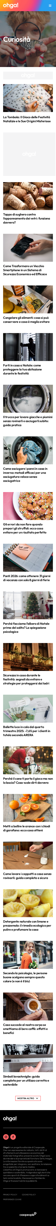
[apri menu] (50, 5)
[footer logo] (9, 1119)
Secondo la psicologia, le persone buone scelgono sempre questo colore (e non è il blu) (25, 977)
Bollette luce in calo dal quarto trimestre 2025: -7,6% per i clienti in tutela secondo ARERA (26, 731)
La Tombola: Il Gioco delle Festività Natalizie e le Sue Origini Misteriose (27, 119)
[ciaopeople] (28, 1214)
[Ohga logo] (10, 5)
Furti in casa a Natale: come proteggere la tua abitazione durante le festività (22, 369)
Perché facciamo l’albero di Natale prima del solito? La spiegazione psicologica (26, 628)
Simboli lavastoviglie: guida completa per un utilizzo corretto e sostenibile (26, 1080)
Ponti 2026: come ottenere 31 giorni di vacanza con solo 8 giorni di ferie (26, 578)
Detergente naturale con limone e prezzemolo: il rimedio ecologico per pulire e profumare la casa (27, 925)
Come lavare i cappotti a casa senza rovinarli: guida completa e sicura (27, 876)
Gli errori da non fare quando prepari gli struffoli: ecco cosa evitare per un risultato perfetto (24, 528)
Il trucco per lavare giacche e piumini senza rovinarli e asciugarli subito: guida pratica (27, 421)
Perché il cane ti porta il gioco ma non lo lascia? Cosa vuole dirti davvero (28, 780)
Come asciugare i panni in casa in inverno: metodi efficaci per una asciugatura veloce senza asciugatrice (25, 475)
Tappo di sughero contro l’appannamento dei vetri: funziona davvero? (26, 218)
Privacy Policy (10, 1194)
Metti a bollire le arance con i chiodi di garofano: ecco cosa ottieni (26, 828)
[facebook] (13, 1137)
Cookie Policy (29, 1194)
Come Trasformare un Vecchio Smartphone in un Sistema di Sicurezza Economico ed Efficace (25, 270)
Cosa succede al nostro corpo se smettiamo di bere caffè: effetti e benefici (25, 1029)
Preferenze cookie (12, 1199)
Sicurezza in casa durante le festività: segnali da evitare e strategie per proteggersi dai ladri (26, 679)
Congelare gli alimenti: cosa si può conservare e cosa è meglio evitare (26, 320)
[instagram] (6, 1137)
